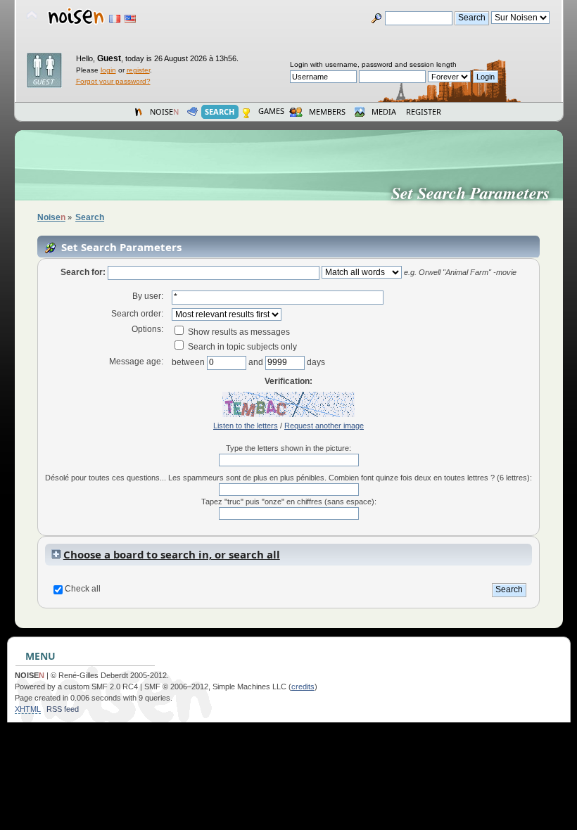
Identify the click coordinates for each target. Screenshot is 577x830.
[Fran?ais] (114, 19)
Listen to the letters (245, 425)
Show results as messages (238, 332)
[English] (130, 19)
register (138, 70)
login (108, 70)
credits (303, 686)
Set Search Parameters (476, 192)
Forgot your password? (113, 81)
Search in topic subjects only (241, 347)
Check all (83, 589)
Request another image (324, 425)
